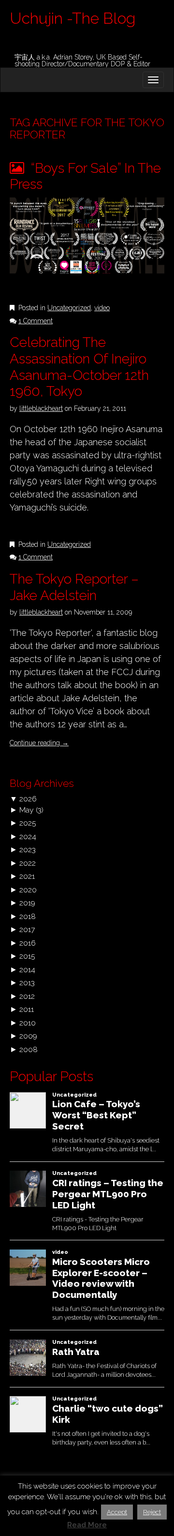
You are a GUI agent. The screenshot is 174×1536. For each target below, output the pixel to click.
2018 (27, 916)
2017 (27, 929)
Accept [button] (117, 1512)
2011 (26, 1009)
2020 (28, 889)
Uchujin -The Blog (72, 18)
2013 (27, 982)
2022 (27, 863)
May (26, 809)
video (102, 308)
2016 (27, 943)
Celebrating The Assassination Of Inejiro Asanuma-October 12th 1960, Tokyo (79, 366)
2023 (27, 849)
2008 (28, 1049)
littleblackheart (41, 408)
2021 (27, 876)
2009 (28, 1035)
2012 (27, 996)
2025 (27, 823)
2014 (27, 969)
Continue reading (39, 743)
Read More (87, 1525)
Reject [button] (152, 1512)
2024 (27, 836)
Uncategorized (69, 308)
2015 (27, 956)
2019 (27, 902)
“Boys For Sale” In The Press (85, 176)
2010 (27, 1022)
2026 (28, 798)
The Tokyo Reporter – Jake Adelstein (74, 587)
